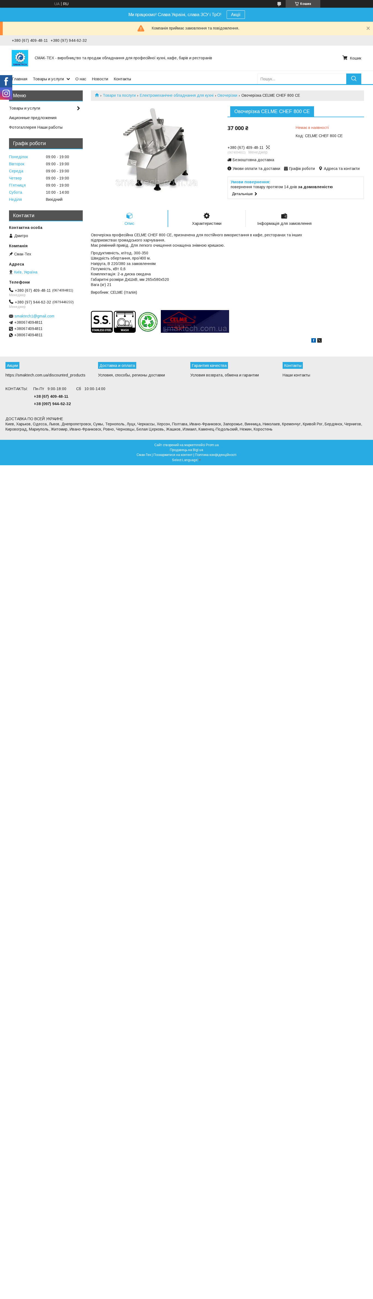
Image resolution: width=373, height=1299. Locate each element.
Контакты (122, 78)
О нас (80, 78)
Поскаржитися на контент (173, 455)
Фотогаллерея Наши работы (36, 127)
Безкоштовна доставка (253, 160)
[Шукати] (353, 78)
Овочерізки (227, 95)
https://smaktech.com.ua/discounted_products (45, 375)
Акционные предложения (33, 117)
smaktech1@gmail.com (34, 316)
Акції (236, 14)
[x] (319, 341)
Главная (19, 78)
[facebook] (313, 341)
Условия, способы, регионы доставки (131, 375)
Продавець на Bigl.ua (186, 450)
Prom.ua (212, 445)
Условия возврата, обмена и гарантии (224, 375)
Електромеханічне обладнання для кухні (177, 95)
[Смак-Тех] (20, 58)
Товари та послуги (119, 95)
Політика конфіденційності (215, 455)
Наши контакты (296, 375)
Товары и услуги (48, 78)
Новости (100, 78)
